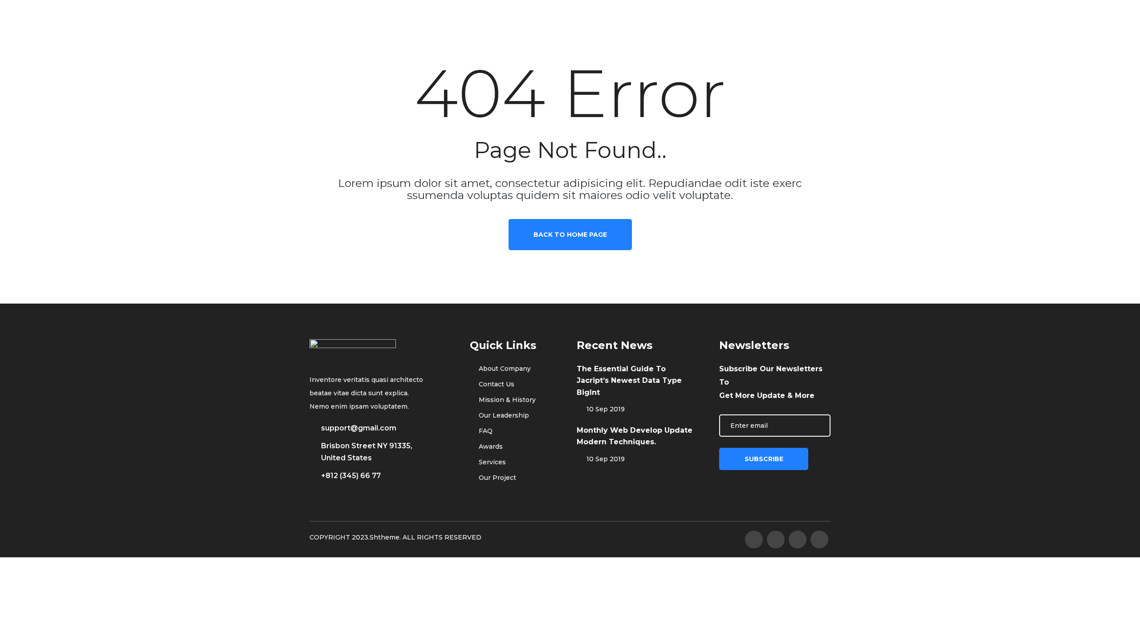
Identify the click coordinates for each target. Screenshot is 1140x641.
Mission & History (506, 400)
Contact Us (495, 384)
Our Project (496, 478)
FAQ (485, 431)
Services (491, 462)
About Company (504, 369)
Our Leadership (503, 415)
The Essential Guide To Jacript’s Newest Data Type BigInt (629, 381)
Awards (490, 446)
